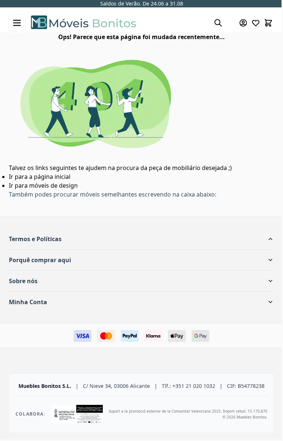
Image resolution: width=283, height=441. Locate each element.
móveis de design (53, 185)
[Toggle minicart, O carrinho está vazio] (268, 23)
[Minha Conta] (243, 23)
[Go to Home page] (118, 23)
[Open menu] (17, 23)
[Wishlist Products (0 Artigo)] (256, 23)
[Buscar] (218, 23)
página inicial (52, 177)
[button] (141, 239)
